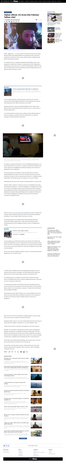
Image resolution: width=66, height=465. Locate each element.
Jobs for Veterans (52, 453)
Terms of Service (6, 452)
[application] (54, 18)
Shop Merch (20, 455)
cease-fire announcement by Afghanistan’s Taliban (22, 212)
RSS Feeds (20, 453)
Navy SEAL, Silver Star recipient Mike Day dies (54, 237)
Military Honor (54, 1)
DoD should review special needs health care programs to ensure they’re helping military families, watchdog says (16, 367)
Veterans (59, 1)
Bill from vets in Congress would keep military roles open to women (16, 415)
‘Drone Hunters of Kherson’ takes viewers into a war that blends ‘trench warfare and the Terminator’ (16, 431)
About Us (50, 450)
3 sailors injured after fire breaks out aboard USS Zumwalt (15, 383)
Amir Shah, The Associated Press (12, 19)
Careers (50, 452)
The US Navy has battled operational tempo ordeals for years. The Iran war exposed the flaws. (54, 232)
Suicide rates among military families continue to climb (16, 406)
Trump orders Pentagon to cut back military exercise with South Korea (58, 40)
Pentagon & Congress (34, 1)
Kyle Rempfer (22, 234)
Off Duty (40, 1)
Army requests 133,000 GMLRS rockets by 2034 (57, 28)
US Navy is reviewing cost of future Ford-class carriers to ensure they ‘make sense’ (53, 255)
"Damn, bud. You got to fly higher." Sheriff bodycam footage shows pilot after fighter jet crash (58, 35)
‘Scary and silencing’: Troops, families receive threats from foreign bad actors (15, 375)
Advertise (35, 450)
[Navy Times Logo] (14, 1)
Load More (23, 438)
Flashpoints (27, 1)
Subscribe (20, 450)
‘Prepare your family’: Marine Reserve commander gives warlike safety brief (16, 423)
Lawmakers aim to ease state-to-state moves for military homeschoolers (16, 359)
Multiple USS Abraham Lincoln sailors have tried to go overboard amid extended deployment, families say (54, 248)
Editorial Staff (36, 455)
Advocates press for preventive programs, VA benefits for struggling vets (16, 399)
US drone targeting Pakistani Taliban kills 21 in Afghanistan (25, 89)
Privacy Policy (6, 450)
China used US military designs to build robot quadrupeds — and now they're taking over (53, 23)
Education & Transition (47, 1)
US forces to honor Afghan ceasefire (20, 230)
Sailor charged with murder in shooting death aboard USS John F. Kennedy (53, 242)
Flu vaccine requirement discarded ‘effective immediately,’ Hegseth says (16, 391)
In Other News (7, 356)
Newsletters (20, 452)
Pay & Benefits (21, 1)
